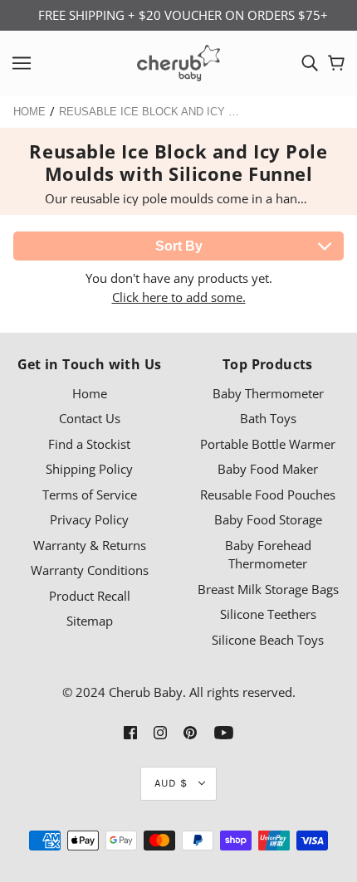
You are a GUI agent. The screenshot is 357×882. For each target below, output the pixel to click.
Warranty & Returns (89, 545)
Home (29, 111)
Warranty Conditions (90, 570)
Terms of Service (89, 494)
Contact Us (89, 418)
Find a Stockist (89, 444)
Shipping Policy (89, 468)
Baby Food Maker (268, 468)
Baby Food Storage (268, 519)
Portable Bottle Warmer (267, 444)
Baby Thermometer (268, 393)
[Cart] (336, 63)
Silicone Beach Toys (268, 639)
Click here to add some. (179, 297)
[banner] (178, 61)
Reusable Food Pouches (267, 494)
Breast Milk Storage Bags (268, 589)
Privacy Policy (89, 519)
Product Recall (89, 595)
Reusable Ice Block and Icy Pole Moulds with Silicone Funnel (150, 111)
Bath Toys (268, 418)
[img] (309, 63)
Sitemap (89, 620)
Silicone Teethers (268, 614)
